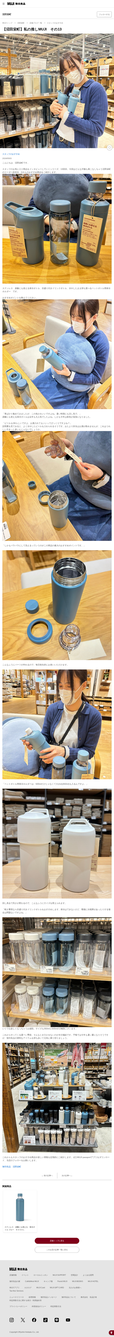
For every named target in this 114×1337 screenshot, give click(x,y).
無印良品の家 (15, 1281)
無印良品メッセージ (49, 1297)
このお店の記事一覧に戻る (57, 1250)
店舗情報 (13, 1275)
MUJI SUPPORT (59, 1275)
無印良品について (69, 1297)
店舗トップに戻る (57, 1241)
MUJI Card (40, 1288)
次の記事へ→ (67, 1176)
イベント (25, 1275)
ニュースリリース (17, 1297)
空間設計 (74, 1275)
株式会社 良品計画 (89, 1297)
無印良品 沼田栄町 (11, 1166)
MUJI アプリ (14, 1288)
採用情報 (32, 1297)
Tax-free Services (16, 1291)
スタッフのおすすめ (11, 154)
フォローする (104, 14)
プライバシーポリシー (18, 1306)
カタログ (27, 1288)
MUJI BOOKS (77, 1281)
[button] (3, 3)
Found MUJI (62, 1281)
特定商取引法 (55, 1306)
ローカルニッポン (41, 1275)
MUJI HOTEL (93, 1281)
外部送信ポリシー (39, 1306)
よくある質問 (88, 1275)
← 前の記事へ (47, 1176)
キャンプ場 (48, 1281)
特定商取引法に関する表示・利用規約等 (26, 1300)
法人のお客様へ (75, 1288)
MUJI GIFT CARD (57, 1288)
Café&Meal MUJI (32, 1281)
